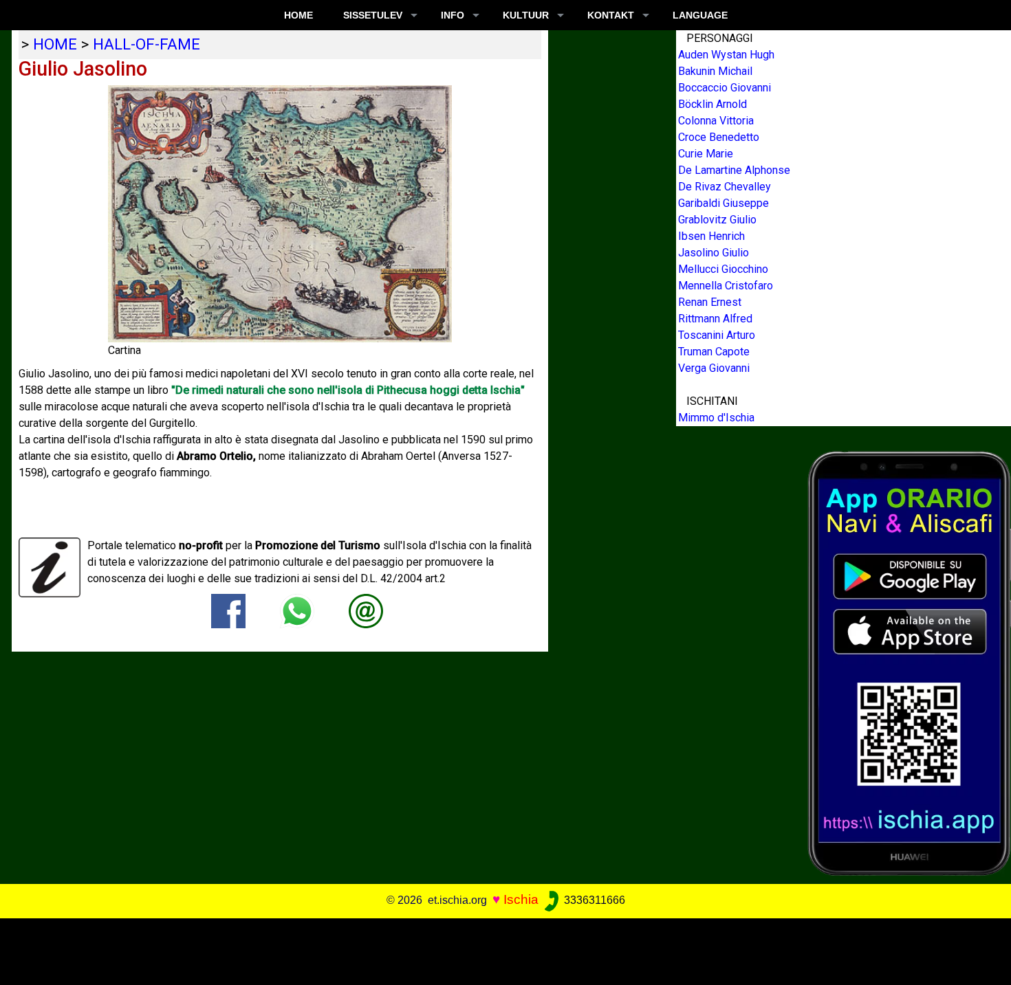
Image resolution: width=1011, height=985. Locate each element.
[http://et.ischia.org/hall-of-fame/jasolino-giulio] (366, 610)
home (55, 44)
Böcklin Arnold (712, 104)
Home (298, 15)
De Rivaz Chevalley (724, 186)
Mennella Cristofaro (725, 285)
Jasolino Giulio (713, 252)
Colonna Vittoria (716, 120)
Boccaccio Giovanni (724, 87)
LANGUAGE (700, 15)
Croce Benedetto (718, 137)
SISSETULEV (372, 15)
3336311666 (593, 900)
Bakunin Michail (715, 71)
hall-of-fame (146, 44)
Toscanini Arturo (716, 335)
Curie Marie (705, 153)
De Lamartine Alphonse (734, 170)
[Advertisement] (495, 949)
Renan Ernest (709, 302)
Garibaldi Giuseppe (723, 203)
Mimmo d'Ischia (716, 417)
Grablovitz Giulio (717, 219)
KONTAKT (610, 15)
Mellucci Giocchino (723, 269)
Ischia (521, 899)
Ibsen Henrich (711, 236)
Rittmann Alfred (715, 318)
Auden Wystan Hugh (726, 54)
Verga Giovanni (714, 368)
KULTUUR (526, 15)
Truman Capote (714, 351)
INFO (452, 15)
